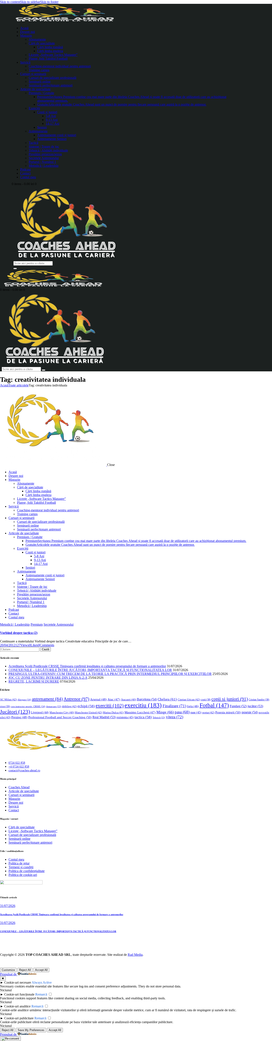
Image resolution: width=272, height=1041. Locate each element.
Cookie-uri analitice (17, 1006)
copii (206, 699)
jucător (255, 706)
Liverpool (40, 712)
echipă (86, 706)
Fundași (238, 706)
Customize (8, 970)
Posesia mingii (228, 712)
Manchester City (62, 712)
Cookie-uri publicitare (19, 1018)
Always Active (42, 982)
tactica (143, 717)
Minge (165, 712)
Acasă (4, 385)
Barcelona (147, 699)
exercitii (110, 705)
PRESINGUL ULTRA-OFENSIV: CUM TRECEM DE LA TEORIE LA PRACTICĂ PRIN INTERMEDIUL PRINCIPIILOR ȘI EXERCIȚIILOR (110, 674)
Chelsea (167, 699)
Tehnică (159, 717)
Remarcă (41, 994)
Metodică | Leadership (15, 624)
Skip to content (10, 2)
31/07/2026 (7, 906)
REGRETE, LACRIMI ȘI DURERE (33, 681)
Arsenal (98, 699)
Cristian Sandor (259, 699)
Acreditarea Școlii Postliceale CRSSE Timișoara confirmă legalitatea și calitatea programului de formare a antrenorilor (87, 666)
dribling (69, 706)
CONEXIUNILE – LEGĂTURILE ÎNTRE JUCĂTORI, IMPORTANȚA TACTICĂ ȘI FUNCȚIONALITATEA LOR (90, 670)
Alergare (24, 699)
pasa (182, 712)
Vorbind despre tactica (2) (18, 633)
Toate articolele (18, 385)
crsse (5, 706)
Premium (37, 624)
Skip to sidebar (30, 2)
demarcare (53, 706)
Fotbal (214, 705)
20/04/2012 (7, 645)
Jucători (15, 711)
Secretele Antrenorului (59, 624)
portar (208, 712)
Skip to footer (49, 2)
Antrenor (76, 699)
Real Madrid (104, 717)
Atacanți (128, 699)
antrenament (47, 699)
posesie (250, 712)
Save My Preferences (31, 1030)
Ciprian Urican (189, 699)
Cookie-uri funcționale (19, 994)
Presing (19, 717)
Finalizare (174, 706)
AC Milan (8, 699)
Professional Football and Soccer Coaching (60, 717)
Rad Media (135, 954)
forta (193, 706)
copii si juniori (229, 699)
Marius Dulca (113, 712)
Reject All (25, 970)
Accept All (41, 970)
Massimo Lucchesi (140, 712)
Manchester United (88, 712)
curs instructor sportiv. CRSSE (28, 706)
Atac (114, 699)
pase (195, 712)
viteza (174, 717)
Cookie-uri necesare (17, 982)
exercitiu (143, 705)
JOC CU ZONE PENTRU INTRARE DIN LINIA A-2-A (47, 677)
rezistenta (125, 717)
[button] (33, 645)
